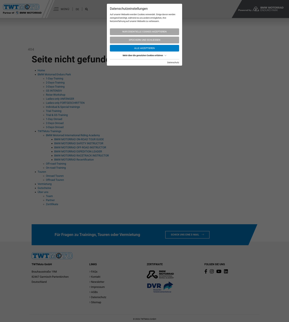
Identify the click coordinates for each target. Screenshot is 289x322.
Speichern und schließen (144, 40)
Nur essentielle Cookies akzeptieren (144, 31)
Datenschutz (173, 62)
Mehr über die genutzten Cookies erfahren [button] (143, 55)
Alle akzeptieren (144, 48)
